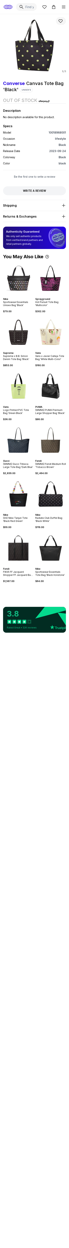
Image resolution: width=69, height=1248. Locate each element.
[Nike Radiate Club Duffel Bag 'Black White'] (50, 494)
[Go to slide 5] (19, 457)
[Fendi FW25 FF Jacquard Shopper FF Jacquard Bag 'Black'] (18, 548)
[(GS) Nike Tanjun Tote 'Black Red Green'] (18, 494)
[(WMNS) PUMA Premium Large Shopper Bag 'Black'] (50, 386)
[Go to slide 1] (48, 295)
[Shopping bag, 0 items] (53, 7)
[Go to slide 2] (17, 295)
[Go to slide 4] (20, 295)
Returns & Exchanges (20, 216)
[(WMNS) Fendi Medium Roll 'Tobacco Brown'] (50, 440)
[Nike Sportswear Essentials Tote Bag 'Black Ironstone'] (50, 548)
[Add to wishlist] (61, 21)
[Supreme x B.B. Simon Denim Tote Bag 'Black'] (18, 332)
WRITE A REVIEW (34, 190)
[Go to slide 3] (19, 295)
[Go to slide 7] (22, 457)
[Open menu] (63, 7)
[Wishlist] (44, 7)
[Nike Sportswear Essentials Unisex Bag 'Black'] (18, 278)
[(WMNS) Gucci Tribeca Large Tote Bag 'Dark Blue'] (18, 440)
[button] (47, 256)
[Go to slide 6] (20, 457)
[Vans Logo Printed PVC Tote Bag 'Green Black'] (18, 386)
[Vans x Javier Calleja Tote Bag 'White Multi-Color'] (50, 332)
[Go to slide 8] (23, 457)
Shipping (10, 205)
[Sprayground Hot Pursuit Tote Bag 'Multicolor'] (50, 278)
